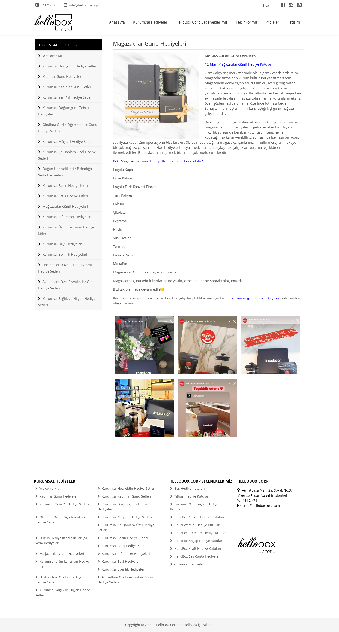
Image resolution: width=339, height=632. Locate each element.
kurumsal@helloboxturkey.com (256, 298)
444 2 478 (48, 5)
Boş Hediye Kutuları (189, 488)
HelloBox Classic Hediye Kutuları (198, 517)
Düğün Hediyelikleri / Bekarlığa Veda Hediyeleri (65, 171)
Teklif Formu (246, 22)
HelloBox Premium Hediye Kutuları (200, 533)
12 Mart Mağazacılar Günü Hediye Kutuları (238, 64)
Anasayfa (117, 22)
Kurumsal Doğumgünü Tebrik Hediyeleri (63, 110)
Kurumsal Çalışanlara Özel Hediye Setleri (67, 155)
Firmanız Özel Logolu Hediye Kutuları (194, 506)
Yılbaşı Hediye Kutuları (191, 496)
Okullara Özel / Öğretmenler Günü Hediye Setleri (67, 127)
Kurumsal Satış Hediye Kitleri (65, 196)
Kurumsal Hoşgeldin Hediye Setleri (69, 66)
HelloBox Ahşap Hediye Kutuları (198, 540)
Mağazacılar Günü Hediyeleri (65, 206)
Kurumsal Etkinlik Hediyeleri (64, 254)
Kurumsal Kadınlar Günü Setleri (67, 87)
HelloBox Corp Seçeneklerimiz (201, 22)
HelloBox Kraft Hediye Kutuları (197, 548)
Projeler (272, 22)
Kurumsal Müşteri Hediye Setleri (68, 141)
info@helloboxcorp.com (87, 5)
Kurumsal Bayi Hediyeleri (62, 244)
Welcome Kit (52, 55)
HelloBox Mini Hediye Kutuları (196, 525)
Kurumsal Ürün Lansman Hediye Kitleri (66, 230)
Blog (265, 5)
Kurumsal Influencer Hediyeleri (67, 216)
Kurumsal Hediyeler (150, 22)
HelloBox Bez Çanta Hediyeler (196, 556)
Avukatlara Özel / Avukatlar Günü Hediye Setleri (67, 284)
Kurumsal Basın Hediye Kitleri (65, 185)
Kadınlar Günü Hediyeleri (62, 76)
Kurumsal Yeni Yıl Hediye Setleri (67, 97)
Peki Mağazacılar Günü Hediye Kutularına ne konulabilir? (158, 161)
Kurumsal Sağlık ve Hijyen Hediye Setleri (66, 301)
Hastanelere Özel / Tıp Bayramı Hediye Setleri (65, 267)
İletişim (294, 22)
